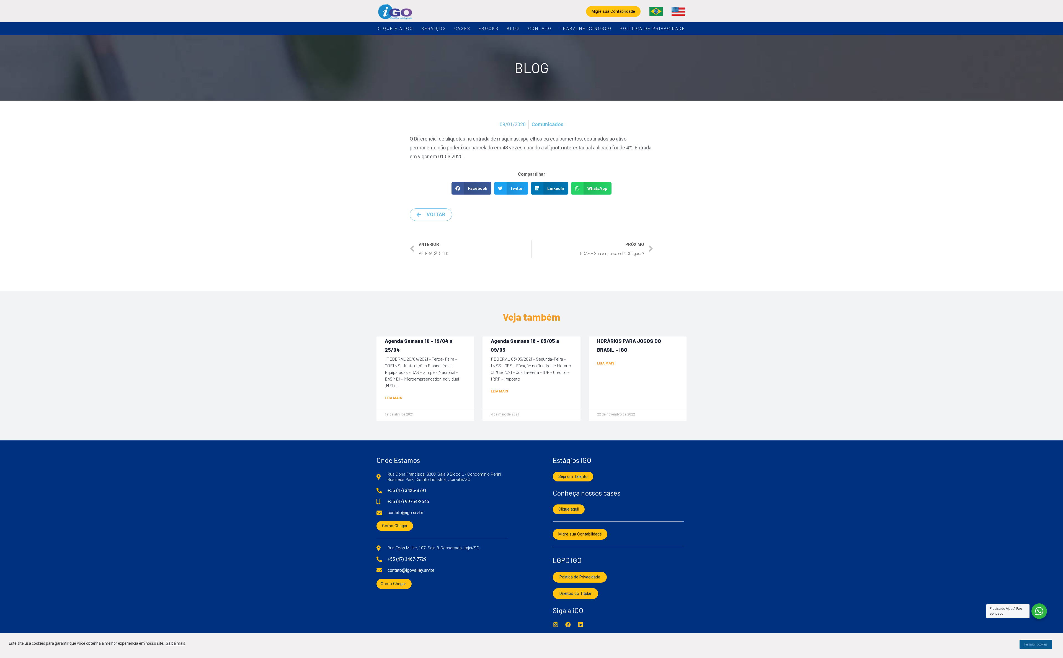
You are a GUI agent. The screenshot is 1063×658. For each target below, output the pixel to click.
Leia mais (393, 398)
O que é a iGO (395, 28)
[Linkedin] (580, 625)
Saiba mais (175, 643)
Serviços (433, 28)
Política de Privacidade (652, 28)
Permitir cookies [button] (1035, 644)
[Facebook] (568, 625)
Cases (462, 28)
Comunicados (547, 124)
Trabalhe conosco (586, 28)
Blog (513, 28)
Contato (540, 28)
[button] (471, 188)
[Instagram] (555, 625)
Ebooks (489, 28)
